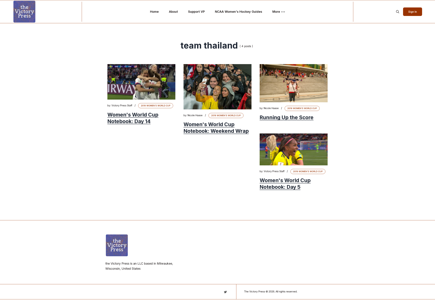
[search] (397, 11)
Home (154, 11)
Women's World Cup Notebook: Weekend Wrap (216, 127)
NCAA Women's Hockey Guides (238, 11)
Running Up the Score (287, 117)
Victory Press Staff (121, 105)
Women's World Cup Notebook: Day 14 (132, 118)
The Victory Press (254, 291)
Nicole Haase (195, 115)
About (173, 11)
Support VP (196, 11)
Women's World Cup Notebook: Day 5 (285, 183)
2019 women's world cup (155, 105)
